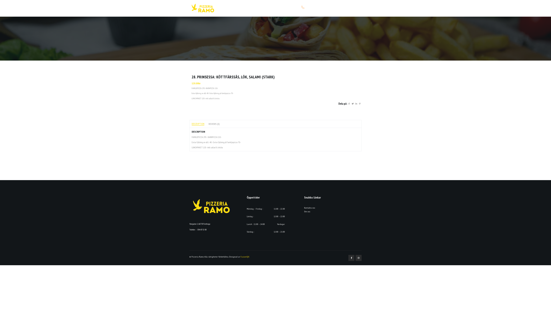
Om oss (307, 211)
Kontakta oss (309, 208)
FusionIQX (245, 256)
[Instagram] (359, 258)
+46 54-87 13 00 (312, 7)
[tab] (198, 124)
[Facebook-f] (351, 258)
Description (198, 123)
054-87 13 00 (201, 229)
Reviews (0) (214, 123)
